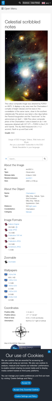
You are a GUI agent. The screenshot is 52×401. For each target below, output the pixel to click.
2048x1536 (12, 297)
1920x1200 (12, 291)
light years (32, 206)
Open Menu (10, 8)
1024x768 (12, 274)
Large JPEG (12, 230)
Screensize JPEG (14, 247)
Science (26, 3)
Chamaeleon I (30, 193)
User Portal (35, 3)
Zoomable (12, 262)
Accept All (26, 383)
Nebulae (29, 212)
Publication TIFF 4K (15, 236)
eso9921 (29, 178)
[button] (16, 227)
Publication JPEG (14, 241)
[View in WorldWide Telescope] (25, 349)
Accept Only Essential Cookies (26, 389)
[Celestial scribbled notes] (26, 66)
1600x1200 (12, 286)
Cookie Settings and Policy (26, 396)
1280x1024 (12, 280)
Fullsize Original (13, 224)
